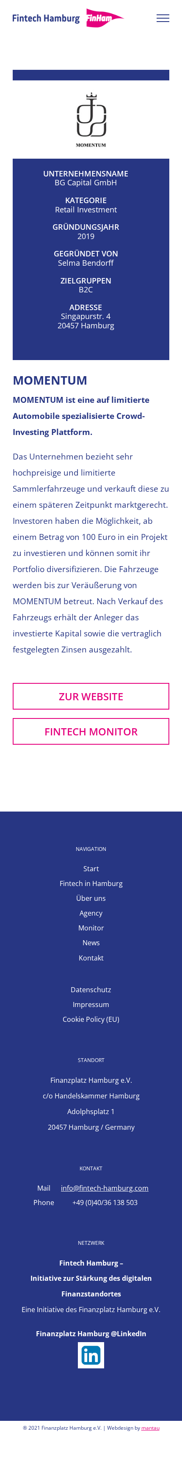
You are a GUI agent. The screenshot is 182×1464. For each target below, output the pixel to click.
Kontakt (91, 958)
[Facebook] (68, 1456)
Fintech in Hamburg (91, 883)
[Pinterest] (113, 1456)
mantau (150, 1427)
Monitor (91, 928)
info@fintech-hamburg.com (105, 1188)
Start (91, 868)
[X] (83, 1456)
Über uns (91, 898)
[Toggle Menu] (163, 18)
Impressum (91, 1004)
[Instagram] (98, 1456)
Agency (91, 913)
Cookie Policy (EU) (91, 1019)
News (91, 942)
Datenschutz (91, 989)
